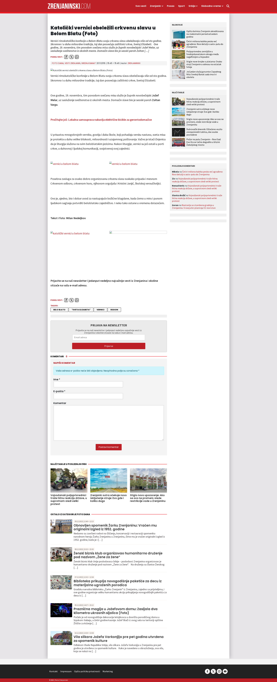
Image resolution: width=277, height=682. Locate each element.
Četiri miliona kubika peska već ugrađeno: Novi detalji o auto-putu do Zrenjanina (204, 44)
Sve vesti (140, 6)
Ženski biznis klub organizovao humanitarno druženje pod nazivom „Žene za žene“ (118, 555)
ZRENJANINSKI (134, 63)
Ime (56, 379)
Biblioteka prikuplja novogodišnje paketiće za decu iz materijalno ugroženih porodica (118, 583)
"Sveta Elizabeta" (81, 309)
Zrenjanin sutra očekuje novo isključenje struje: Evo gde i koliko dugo (202, 112)
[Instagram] (219, 671)
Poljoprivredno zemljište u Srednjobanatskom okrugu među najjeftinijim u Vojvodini (202, 54)
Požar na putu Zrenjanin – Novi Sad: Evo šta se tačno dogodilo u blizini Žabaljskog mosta (203, 142)
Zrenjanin (155, 6)
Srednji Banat (88, 63)
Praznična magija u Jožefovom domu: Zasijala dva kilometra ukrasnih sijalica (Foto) (116, 611)
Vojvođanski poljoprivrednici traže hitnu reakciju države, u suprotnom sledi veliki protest (203, 102)
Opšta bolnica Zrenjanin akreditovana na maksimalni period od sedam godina (205, 34)
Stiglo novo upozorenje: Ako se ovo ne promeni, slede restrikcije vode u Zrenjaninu (205, 122)
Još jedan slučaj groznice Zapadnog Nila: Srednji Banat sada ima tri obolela (203, 74)
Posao (170, 6)
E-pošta (59, 391)
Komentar (59, 403)
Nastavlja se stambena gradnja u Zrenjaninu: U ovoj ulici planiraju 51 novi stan (194, 206)
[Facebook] (207, 671)
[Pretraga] (228, 6)
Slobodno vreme (211, 6)
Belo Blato (59, 309)
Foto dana (58, 63)
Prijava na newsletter (108, 325)
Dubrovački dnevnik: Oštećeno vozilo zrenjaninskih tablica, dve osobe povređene (204, 132)
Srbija (192, 6)
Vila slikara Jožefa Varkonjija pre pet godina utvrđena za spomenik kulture (119, 639)
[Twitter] (213, 671)
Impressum (66, 671)
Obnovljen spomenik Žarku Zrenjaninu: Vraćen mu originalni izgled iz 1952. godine (115, 527)
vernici (100, 309)
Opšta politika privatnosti (87, 671)
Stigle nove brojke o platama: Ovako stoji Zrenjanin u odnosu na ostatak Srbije (204, 64)
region (114, 309)
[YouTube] (225, 671)
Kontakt (53, 671)
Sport (181, 6)
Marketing (108, 671)
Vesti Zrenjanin (72, 63)
